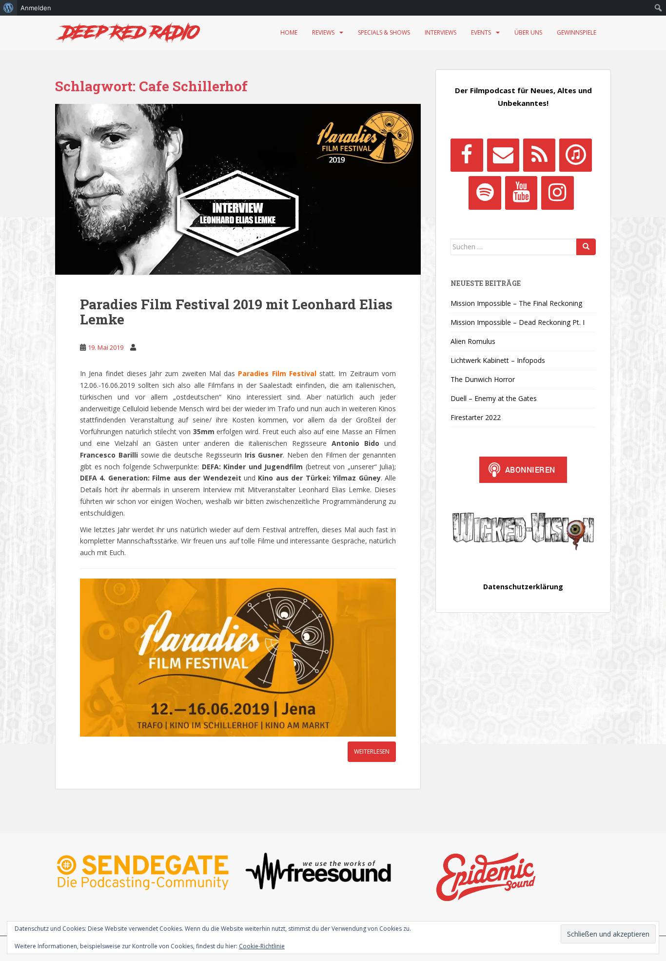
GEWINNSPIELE (576, 32)
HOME (288, 32)
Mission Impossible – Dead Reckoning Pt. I (518, 322)
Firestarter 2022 (476, 417)
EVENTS (481, 32)
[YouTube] (521, 192)
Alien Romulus (473, 341)
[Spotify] (485, 192)
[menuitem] (8, 8)
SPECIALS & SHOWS (384, 32)
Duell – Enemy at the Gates (494, 398)
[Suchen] (586, 247)
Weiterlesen (372, 751)
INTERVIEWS (440, 32)
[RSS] (539, 155)
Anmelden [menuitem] (35, 8)
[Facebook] (467, 155)
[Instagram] (557, 192)
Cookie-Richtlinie (262, 946)
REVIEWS (323, 32)
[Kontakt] (503, 155)
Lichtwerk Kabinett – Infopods (498, 360)
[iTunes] (575, 155)
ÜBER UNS (528, 32)
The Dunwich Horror (483, 379)
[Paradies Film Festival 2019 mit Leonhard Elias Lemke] (238, 189)
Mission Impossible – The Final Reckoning (516, 303)
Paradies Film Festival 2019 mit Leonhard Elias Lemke (236, 311)
